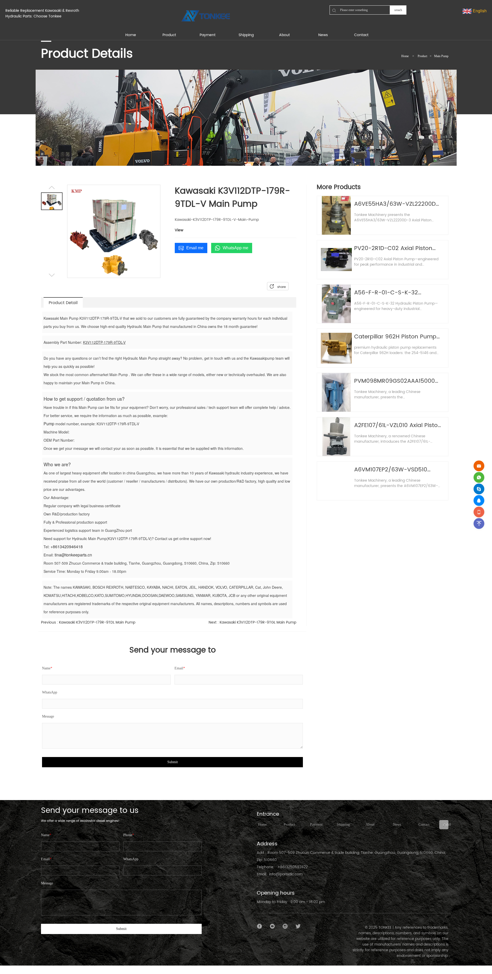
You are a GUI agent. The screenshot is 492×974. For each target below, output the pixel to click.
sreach (398, 10)
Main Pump (441, 56)
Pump (49, 424)
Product (422, 56)
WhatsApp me (235, 248)
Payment (316, 824)
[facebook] (259, 926)
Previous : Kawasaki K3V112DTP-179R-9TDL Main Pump (88, 622)
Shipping (343, 824)
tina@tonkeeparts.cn (73, 555)
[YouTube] (272, 926)
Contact (423, 824)
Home (405, 56)
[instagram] (285, 926)
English (479, 11)
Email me (194, 248)
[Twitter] (298, 926)
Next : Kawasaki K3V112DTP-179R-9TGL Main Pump (252, 622)
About (370, 824)
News (397, 824)
